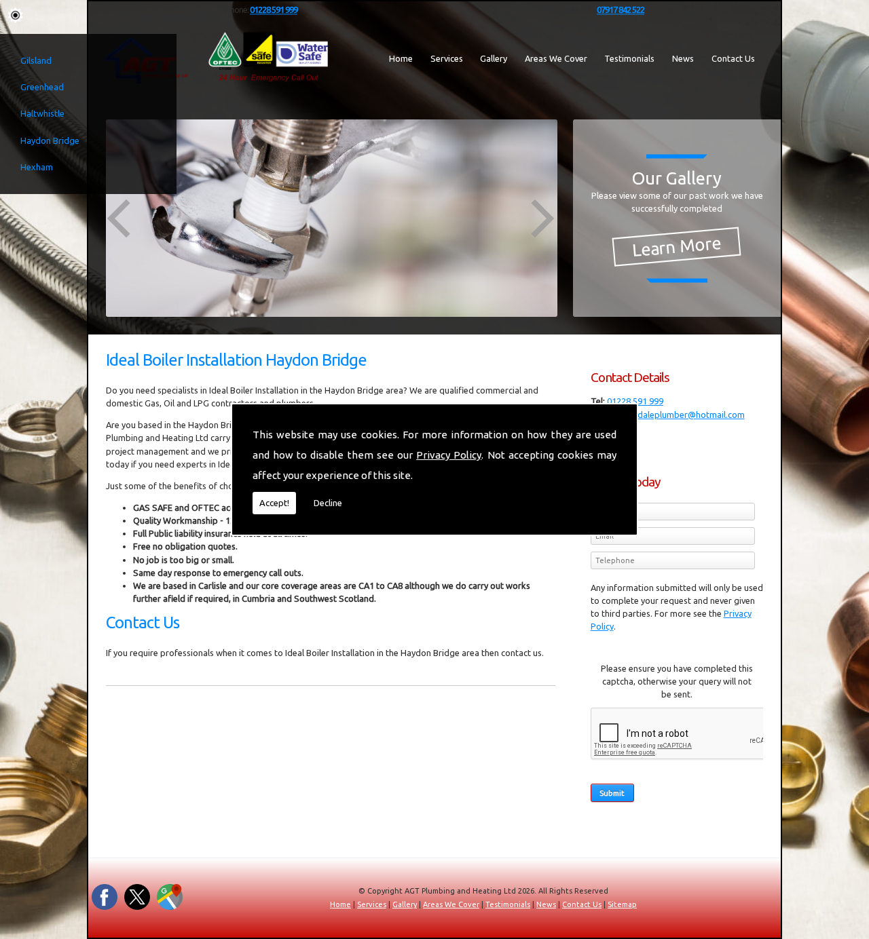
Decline (328, 502)
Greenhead (42, 87)
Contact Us (733, 58)
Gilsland (36, 60)
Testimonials (629, 58)
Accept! (274, 502)
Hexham (36, 167)
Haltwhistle (42, 113)
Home (401, 58)
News (683, 58)
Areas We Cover (556, 58)
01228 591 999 (635, 401)
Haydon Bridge (49, 140)
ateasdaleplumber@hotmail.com (680, 414)
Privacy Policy (448, 455)
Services (446, 58)
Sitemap (622, 904)
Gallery (493, 58)
